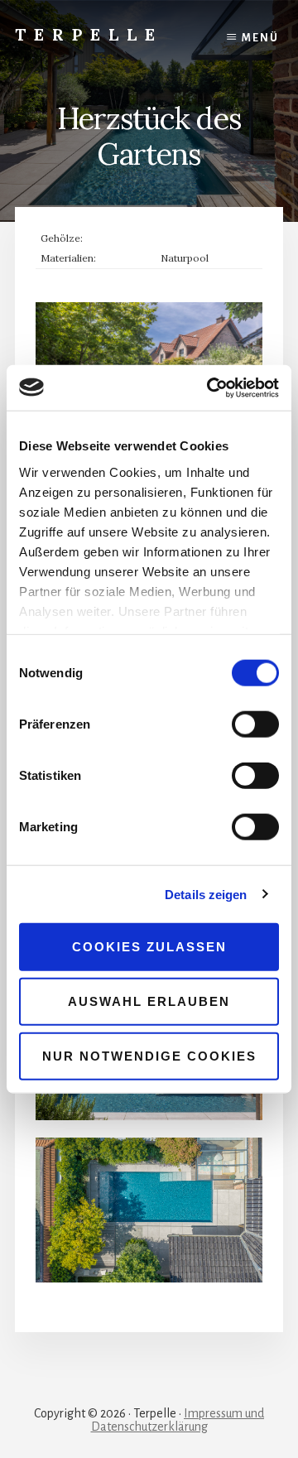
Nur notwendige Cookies (149, 1055)
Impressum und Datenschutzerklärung (178, 1420)
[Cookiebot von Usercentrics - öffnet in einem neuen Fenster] (210, 387)
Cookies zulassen (149, 947)
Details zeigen (206, 894)
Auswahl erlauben (149, 1001)
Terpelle (89, 34)
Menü (260, 38)
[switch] (255, 724)
